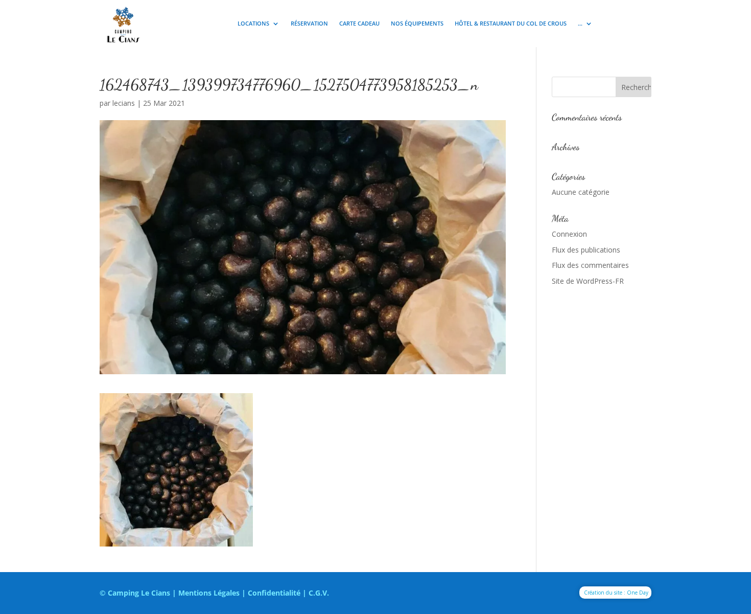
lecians (123, 103)
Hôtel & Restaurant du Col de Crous (511, 23)
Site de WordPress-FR (588, 281)
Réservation (309, 23)
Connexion (569, 234)
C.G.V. (319, 593)
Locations (253, 23)
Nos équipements (417, 23)
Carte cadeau (359, 23)
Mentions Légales (209, 593)
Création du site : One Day (616, 592)
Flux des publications (586, 250)
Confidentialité (274, 593)
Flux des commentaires (590, 265)
